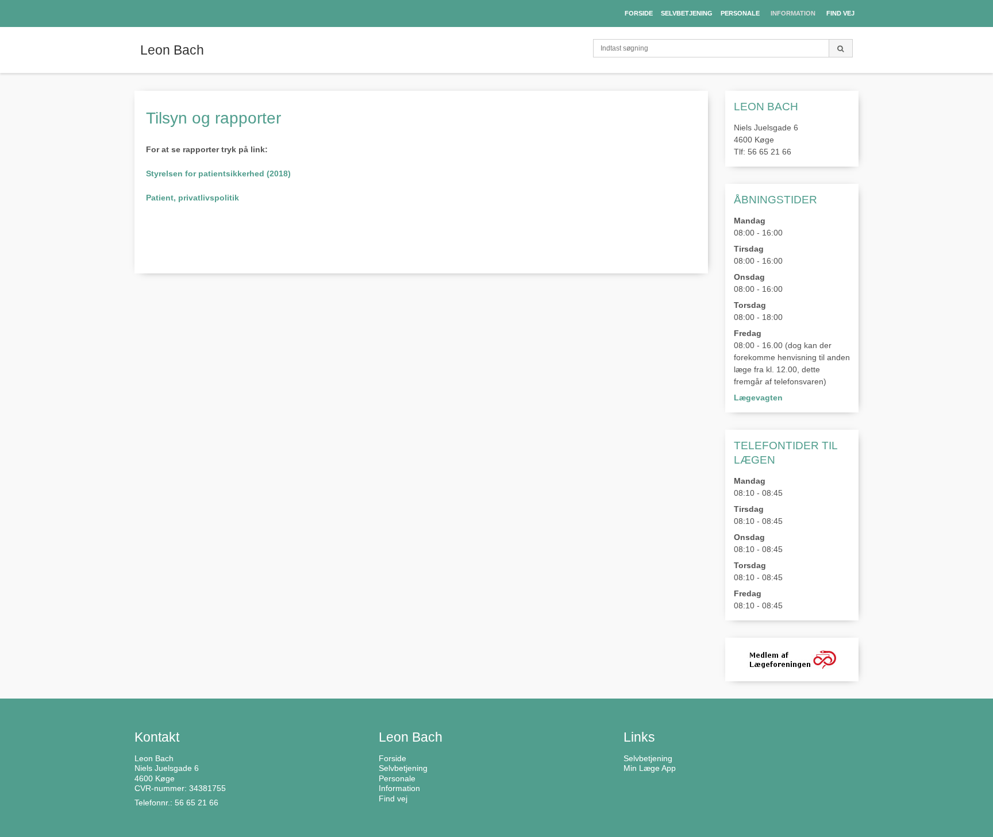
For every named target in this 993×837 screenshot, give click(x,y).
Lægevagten (758, 397)
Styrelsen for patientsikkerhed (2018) (218, 173)
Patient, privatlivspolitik (192, 197)
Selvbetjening (647, 758)
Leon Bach (172, 50)
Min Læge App (649, 768)
